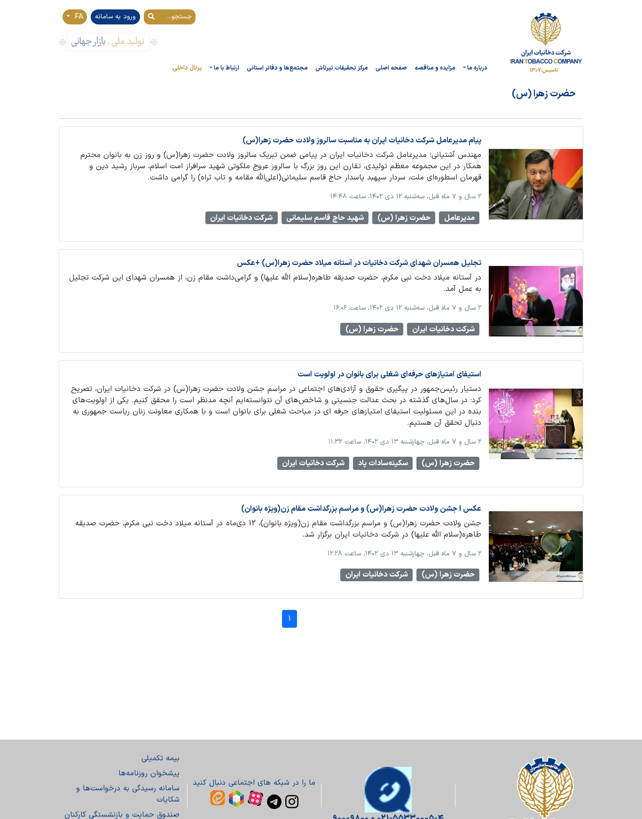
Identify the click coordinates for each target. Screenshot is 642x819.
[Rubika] (236, 798)
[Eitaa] (217, 797)
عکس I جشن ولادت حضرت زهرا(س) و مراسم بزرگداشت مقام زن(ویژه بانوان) (361, 509)
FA (77, 17)
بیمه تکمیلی (160, 758)
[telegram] (274, 801)
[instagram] (291, 801)
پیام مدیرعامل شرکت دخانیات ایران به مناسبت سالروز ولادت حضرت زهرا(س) (362, 140)
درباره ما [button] (477, 67)
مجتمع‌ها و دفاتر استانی (277, 67)
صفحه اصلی (391, 67)
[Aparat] (255, 798)
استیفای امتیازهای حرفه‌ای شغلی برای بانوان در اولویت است (389, 374)
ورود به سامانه (115, 17)
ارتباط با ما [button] (226, 67)
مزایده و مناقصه (435, 67)
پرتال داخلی (187, 67)
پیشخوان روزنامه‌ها (149, 773)
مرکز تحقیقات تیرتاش (341, 67)
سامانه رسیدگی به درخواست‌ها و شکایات (128, 794)
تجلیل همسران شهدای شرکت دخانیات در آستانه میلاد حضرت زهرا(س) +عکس (359, 263)
